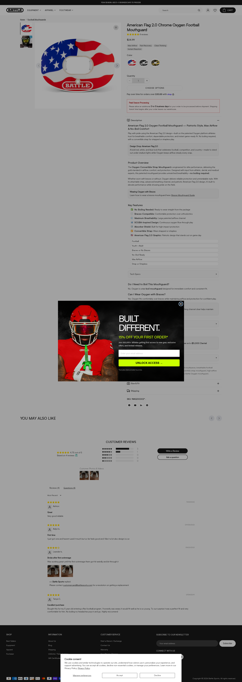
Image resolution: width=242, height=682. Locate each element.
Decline (157, 675)
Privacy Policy (84, 668)
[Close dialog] (181, 304)
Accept (119, 675)
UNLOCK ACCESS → (149, 363)
